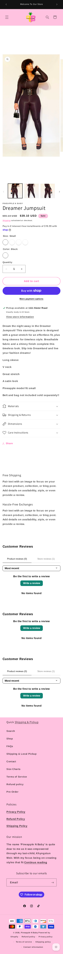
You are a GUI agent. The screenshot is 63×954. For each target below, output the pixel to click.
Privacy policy (45, 937)
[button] (6, 17)
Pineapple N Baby (29, 933)
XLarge (25, 242)
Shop (9, 738)
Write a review (31, 583)
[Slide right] (59, 191)
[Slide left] (3, 191)
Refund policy (14, 784)
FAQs (9, 746)
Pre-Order (12, 791)
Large (18, 242)
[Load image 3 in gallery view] (47, 191)
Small (5, 242)
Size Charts (13, 769)
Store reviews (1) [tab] (46, 558)
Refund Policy (15, 819)
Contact (11, 761)
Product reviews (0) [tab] (17, 558)
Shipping (6, 220)
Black (5, 255)
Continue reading (35, 862)
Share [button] (9, 443)
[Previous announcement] (6, 4)
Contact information (33, 947)
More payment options (31, 299)
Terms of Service (16, 776)
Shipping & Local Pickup (21, 754)
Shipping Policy (16, 826)
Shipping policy (43, 942)
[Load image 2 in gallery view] (31, 191)
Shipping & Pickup (26, 722)
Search (10, 731)
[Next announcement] (56, 4)
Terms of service (24, 942)
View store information (20, 317)
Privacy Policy (15, 811)
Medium (12, 242)
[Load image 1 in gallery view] (15, 191)
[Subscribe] (52, 882)
